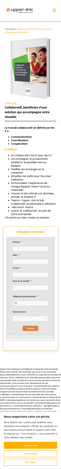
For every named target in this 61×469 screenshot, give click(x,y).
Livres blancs (10, 29)
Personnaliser (31, 453)
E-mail (16, 268)
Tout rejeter (30, 462)
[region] (30, 440)
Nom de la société (21, 281)
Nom (15, 255)
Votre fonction (19, 312)
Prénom (16, 242)
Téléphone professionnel (24, 296)
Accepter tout (30, 445)
